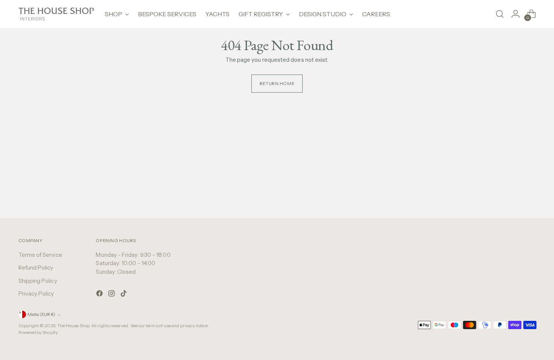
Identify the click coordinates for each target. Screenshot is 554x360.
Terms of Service (40, 254)
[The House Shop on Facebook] (100, 295)
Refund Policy (36, 267)
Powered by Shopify (38, 332)
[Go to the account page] (515, 13)
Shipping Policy (37, 280)
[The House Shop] (56, 14)
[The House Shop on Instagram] (112, 295)
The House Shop (73, 325)
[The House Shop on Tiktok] (124, 295)
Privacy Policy (36, 293)
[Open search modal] (499, 13)
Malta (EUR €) (41, 314)
